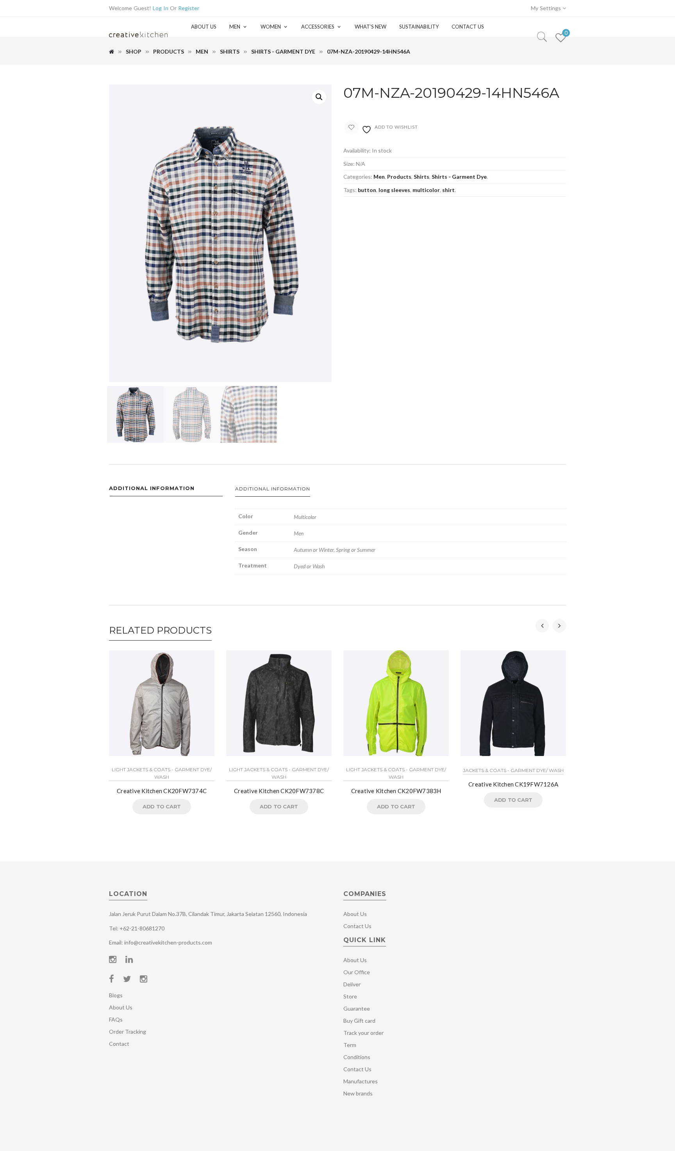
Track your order (363, 1032)
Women (271, 26)
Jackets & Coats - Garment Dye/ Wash (513, 770)
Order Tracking (127, 1031)
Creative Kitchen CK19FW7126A (513, 784)
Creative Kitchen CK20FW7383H (396, 790)
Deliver (352, 984)
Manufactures (360, 1081)
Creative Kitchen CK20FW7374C (162, 790)
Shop (133, 51)
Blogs (116, 995)
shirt (448, 190)
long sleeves (394, 190)
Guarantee (356, 1008)
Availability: (357, 150)
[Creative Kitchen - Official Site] (138, 42)
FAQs (116, 1019)
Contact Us (468, 26)
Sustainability (419, 26)
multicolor (426, 190)
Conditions (356, 1057)
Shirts (229, 51)
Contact (119, 1043)
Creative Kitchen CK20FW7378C (279, 790)
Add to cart (162, 806)
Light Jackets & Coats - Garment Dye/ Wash (162, 773)
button (367, 190)
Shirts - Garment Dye (283, 51)
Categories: (357, 176)
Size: (349, 163)
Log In (160, 8)
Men (234, 26)
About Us (203, 26)
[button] (319, 97)
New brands (358, 1093)
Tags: (350, 190)
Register (188, 8)
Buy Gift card (359, 1020)
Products (168, 51)
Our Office (356, 972)
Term (349, 1044)
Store (350, 996)
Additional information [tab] (152, 488)
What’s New (370, 26)
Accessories (317, 26)
